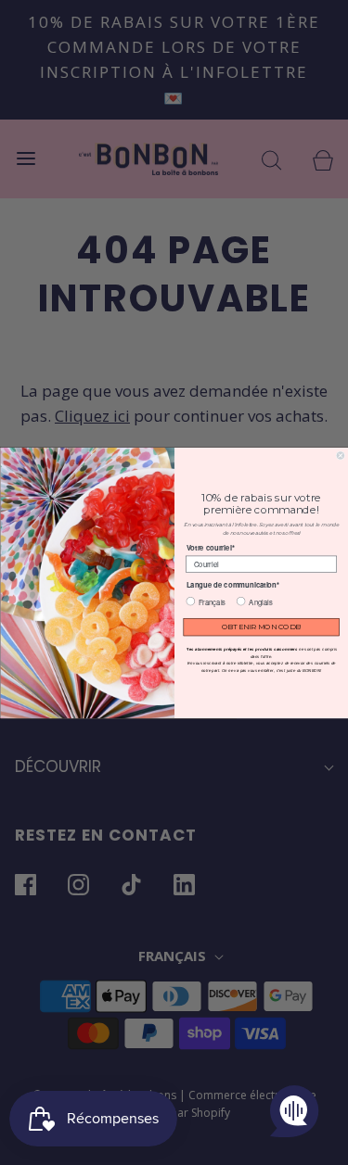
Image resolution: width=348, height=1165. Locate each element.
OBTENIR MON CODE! (261, 626)
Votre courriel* (210, 547)
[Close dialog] (340, 455)
